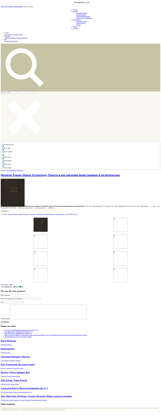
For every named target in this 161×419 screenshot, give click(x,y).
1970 (67, 408)
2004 (11, 409)
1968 (61, 408)
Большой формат (81, 13)
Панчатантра (7, 348)
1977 (88, 408)
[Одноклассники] (18, 287)
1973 (76, 408)
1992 (133, 408)
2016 (46, 409)
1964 (49, 408)
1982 (103, 408)
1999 (154, 408)
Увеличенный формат (83, 16)
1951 (11, 408)
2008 (23, 409)
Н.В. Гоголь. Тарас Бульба (14, 380)
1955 (23, 408)
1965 (52, 408)
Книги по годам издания (84, 18)
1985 (112, 408)
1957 (29, 408)
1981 (100, 408)
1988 (121, 408)
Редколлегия (77, 20)
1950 (8, 408)
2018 (52, 409)
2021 (61, 409)
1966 (55, 408)
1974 (79, 408)
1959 (35, 408)
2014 (41, 409)
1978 (91, 408)
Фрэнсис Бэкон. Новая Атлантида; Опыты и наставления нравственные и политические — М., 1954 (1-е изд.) (43, 214)
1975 (82, 408)
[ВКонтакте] (14, 287)
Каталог (75, 11)
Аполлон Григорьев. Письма (15, 356)
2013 (38, 409)
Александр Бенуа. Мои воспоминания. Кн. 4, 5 (24, 388)
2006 (17, 409)
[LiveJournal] (22, 287)
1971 (70, 408)
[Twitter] (16, 287)
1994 (139, 408)
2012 (35, 409)
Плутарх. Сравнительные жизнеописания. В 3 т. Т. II (21, 330)
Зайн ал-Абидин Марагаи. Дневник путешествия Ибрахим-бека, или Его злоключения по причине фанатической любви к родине (45, 335)
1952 (14, 408)
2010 (29, 409)
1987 (118, 408)
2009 (26, 409)
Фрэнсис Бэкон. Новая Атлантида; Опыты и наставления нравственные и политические (60, 175)
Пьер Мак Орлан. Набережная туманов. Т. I (18, 333)
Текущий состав (81, 21)
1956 (26, 408)
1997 (148, 408)
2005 (14, 409)
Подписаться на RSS (11, 41)
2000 (157, 408)
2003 (8, 409)
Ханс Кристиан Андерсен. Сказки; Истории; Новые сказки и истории (36, 396)
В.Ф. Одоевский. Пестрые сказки (18, 364)
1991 (130, 408)
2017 (49, 409)
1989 (124, 408)
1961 (41, 408)
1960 (38, 408)
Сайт (2, 302)
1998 (151, 408)
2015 (43, 409)
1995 (142, 408)
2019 (55, 409)
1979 (94, 408)
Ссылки (75, 28)
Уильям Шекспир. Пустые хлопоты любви (18, 337)
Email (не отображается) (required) (11, 298)
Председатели (80, 23)
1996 (145, 408)
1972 (73, 408)
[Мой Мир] (20, 287)
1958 (32, 408)
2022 (64, 409)
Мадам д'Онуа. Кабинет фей (15, 372)
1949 (5, 408)
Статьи (75, 26)
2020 (58, 409)
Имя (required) (5, 295)
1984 (109, 408)
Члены (78, 25)
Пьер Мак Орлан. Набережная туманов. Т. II (18, 332)
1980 (97, 408)
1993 (136, 408)
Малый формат (81, 15)
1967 (58, 408)
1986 (115, 408)
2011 (32, 409)
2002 (5, 409)
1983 (106, 408)
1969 (64, 408)
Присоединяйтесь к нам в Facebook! (15, 38)
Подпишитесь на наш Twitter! (13, 34)
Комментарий (5, 318)
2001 (2, 409)
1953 (17, 408)
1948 (2, 408)
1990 (127, 408)
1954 (20, 408)
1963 (46, 408)
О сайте (75, 10)
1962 (10, 284)
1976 (85, 408)
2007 (20, 409)
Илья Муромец (8, 341)
